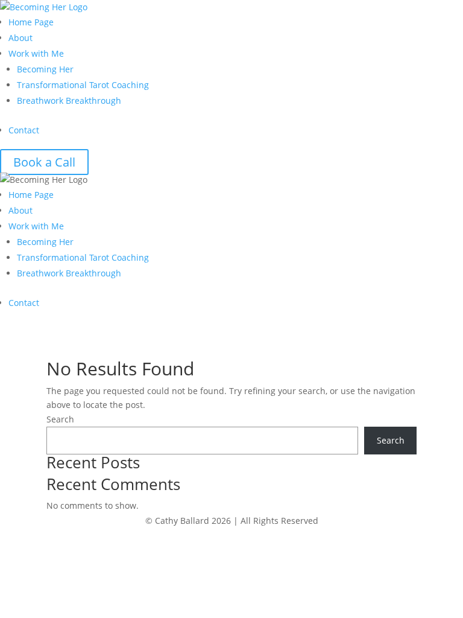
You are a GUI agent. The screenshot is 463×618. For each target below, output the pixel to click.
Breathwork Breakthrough (69, 100)
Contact (23, 130)
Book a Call (44, 162)
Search (60, 419)
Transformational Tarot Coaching (83, 85)
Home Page (31, 22)
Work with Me (36, 53)
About (20, 37)
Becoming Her (45, 69)
